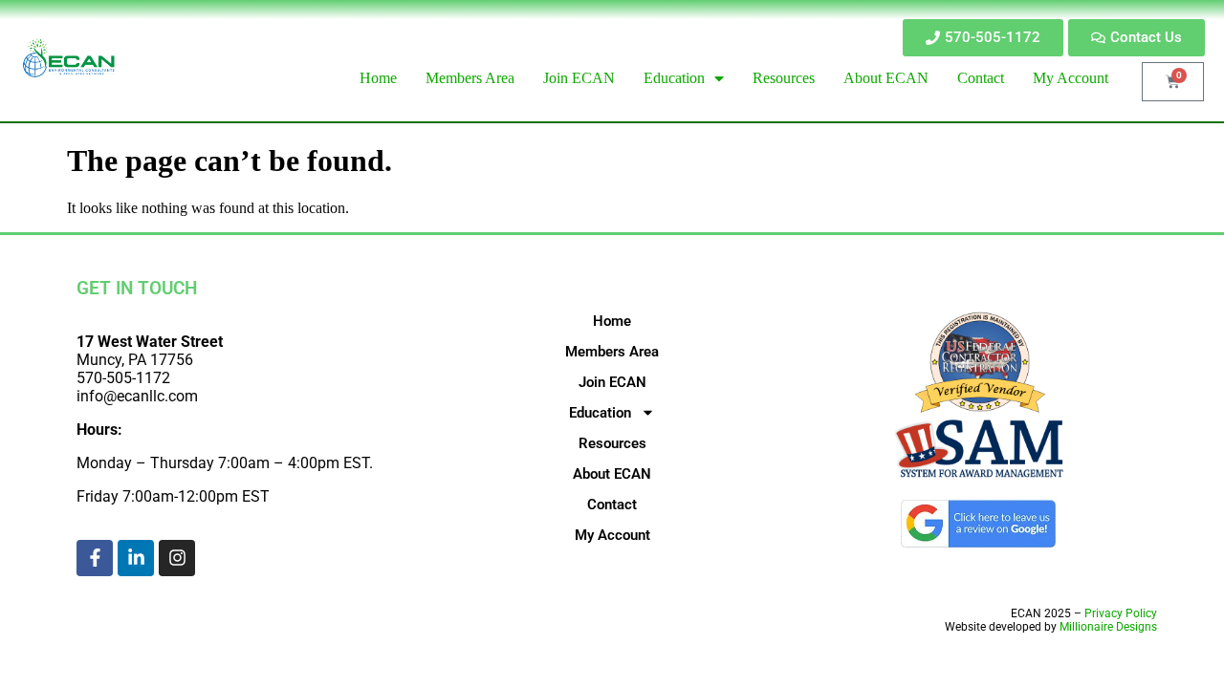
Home (612, 321)
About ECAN (612, 474)
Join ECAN (612, 382)
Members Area (612, 351)
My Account (612, 535)
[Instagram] (177, 558)
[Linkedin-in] (136, 558)
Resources (612, 443)
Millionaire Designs (1108, 627)
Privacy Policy (1120, 613)
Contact (612, 504)
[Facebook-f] (94, 558)
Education (600, 412)
